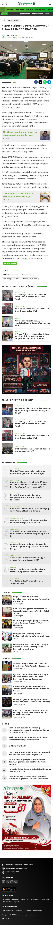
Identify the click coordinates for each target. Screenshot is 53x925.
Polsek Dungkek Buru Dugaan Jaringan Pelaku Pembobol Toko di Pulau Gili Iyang (31, 700)
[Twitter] (40, 82)
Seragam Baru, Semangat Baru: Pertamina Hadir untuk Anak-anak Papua (31, 634)
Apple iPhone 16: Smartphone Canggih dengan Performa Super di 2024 (27, 558)
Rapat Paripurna (30, 279)
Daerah (9, 9)
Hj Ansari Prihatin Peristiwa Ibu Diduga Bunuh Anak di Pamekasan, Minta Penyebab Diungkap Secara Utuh (32, 336)
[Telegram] (49, 82)
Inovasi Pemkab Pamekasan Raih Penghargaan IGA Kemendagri (18, 195)
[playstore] (9, 891)
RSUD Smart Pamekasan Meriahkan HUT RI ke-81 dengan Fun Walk (33, 310)
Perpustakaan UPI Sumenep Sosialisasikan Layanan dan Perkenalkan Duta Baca (31, 599)
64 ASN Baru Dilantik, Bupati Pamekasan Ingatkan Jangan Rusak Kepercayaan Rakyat (33, 410)
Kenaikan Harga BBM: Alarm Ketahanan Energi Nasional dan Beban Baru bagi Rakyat (29, 753)
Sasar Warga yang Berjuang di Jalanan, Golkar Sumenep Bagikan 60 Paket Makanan (31, 622)
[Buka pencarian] (3, 4)
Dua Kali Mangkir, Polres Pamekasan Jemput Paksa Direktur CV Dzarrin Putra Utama (31, 688)
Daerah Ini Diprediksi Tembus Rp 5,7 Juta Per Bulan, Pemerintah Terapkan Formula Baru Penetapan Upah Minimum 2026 (28, 484)
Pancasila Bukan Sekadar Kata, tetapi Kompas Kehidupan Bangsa (30, 770)
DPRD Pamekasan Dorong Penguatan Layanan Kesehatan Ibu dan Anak (20, 133)
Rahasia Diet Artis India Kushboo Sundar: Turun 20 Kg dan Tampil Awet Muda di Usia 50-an (29, 546)
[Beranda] (2, 9)
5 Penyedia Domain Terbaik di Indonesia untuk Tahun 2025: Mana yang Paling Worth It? (29, 533)
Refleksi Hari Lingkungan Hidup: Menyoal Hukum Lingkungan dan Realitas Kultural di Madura (28, 762)
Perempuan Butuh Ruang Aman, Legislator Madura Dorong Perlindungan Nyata (33, 323)
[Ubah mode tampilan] (6, 4)
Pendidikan (40, 9)
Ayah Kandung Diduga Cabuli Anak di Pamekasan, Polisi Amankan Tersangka (31, 664)
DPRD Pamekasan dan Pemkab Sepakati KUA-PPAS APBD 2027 (33, 450)
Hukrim (29, 9)
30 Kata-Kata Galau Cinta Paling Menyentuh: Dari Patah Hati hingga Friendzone (26, 497)
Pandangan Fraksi (11, 279)
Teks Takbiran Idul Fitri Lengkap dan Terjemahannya (26, 582)
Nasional (20, 9)
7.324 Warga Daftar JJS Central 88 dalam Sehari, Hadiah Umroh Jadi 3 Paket (30, 296)
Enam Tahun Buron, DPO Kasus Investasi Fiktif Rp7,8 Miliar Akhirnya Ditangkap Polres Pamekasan (31, 712)
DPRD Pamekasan (10, 275)
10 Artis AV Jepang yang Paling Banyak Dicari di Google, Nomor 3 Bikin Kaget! (27, 472)
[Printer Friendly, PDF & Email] (10, 263)
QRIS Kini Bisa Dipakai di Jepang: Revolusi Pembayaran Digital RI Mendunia (28, 521)
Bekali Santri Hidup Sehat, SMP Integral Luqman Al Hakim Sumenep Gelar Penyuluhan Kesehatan (30, 646)
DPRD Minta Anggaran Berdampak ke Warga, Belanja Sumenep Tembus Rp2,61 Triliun (31, 610)
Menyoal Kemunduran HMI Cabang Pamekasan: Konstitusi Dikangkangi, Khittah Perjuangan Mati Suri (29, 730)
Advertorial (13, 20)
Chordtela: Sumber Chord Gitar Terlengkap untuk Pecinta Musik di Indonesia (29, 509)
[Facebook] (36, 82)
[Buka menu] (49, 4)
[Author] (4, 36)
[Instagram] (12, 881)
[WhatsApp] (45, 82)
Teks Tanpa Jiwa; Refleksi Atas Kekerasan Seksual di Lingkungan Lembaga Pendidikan (28, 778)
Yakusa (10, 35)
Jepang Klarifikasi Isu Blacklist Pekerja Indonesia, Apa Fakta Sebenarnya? (27, 570)
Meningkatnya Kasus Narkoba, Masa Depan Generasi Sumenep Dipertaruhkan (28, 738)
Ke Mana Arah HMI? (17, 746)
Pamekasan (27, 275)
